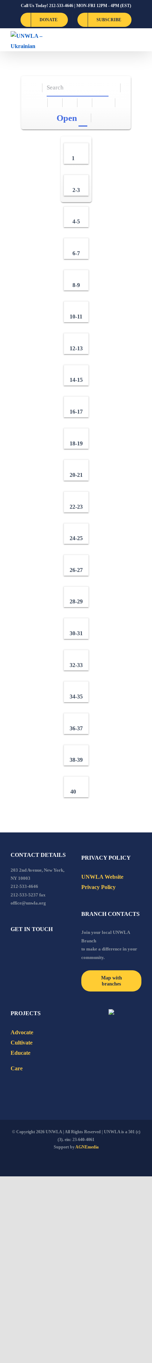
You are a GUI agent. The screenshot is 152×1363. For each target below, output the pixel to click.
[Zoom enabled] (85, 102)
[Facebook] (13, 948)
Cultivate (22, 1043)
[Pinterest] (51, 948)
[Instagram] (41, 948)
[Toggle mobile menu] (138, 39)
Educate (20, 1053)
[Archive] (35, 88)
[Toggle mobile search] (126, 39)
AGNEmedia (87, 1147)
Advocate (22, 1032)
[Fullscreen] (70, 102)
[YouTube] (22, 948)
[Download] (55, 102)
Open (67, 118)
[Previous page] (100, 102)
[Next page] (108, 102)
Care (17, 1068)
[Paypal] (32, 948)
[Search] (113, 88)
